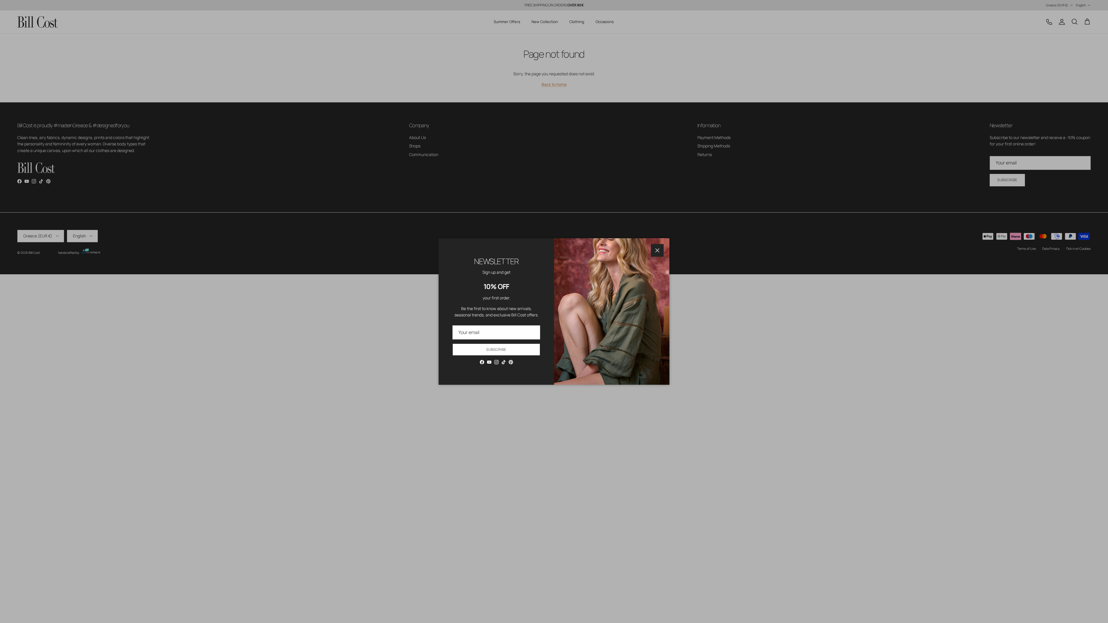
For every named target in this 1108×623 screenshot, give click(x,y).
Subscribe (496, 349)
